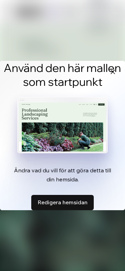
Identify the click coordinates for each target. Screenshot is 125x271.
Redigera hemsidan (63, 202)
